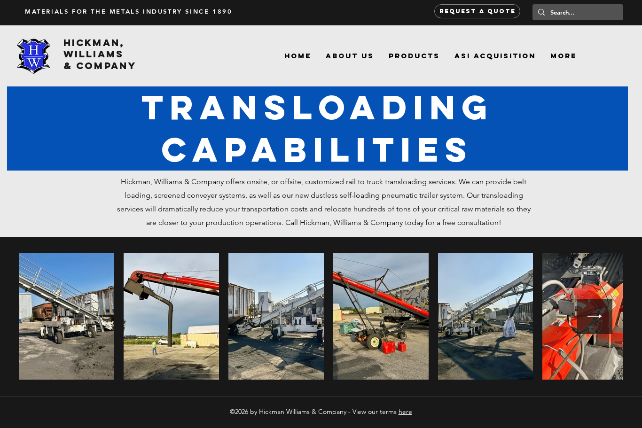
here (405, 411)
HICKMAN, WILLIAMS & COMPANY (99, 54)
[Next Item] (594, 316)
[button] (414, 56)
